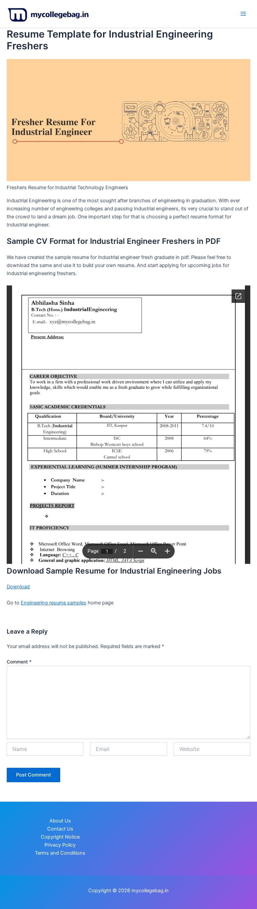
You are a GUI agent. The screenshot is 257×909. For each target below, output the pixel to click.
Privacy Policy (60, 845)
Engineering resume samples (53, 603)
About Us (60, 821)
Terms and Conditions (60, 853)
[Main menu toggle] (243, 14)
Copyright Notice (60, 837)
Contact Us (60, 829)
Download (18, 587)
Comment (19, 661)
